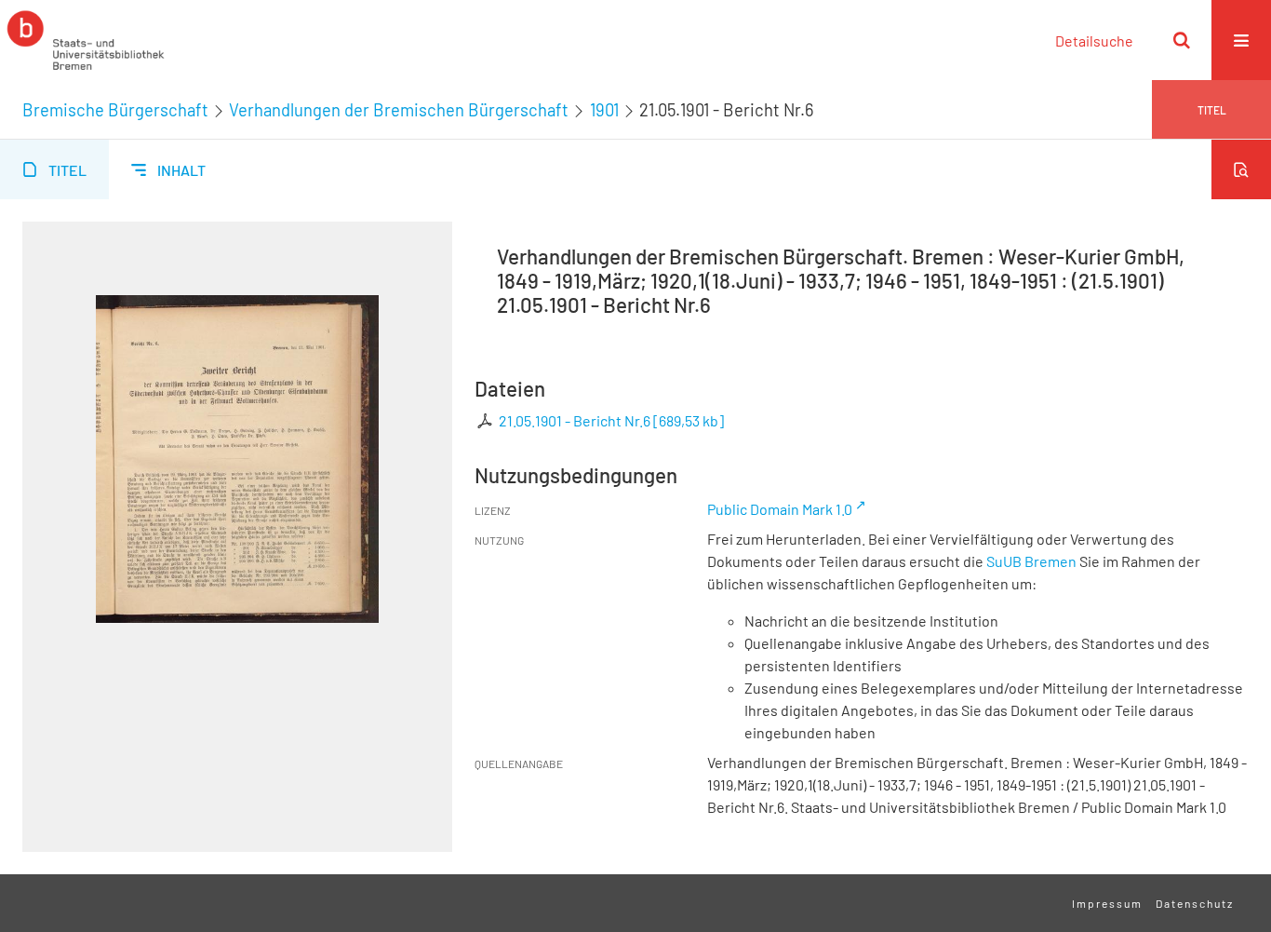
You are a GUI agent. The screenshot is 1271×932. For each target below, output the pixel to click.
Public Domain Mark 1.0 (779, 509)
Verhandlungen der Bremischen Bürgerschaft (399, 110)
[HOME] (86, 40)
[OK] (1181, 40)
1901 (604, 110)
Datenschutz (1195, 903)
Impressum (1107, 903)
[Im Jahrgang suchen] (1241, 169)
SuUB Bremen (1031, 561)
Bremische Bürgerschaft (115, 110)
